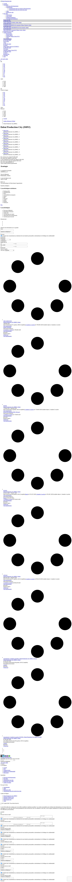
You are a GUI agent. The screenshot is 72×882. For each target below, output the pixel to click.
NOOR (5, 405)
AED (4, 82)
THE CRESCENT (7, 321)
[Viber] (7, 756)
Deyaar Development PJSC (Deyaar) (11, 412)
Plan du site (6, 772)
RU (4, 64)
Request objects (6, 333)
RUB (4, 85)
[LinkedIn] (3, 756)
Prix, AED (3, 245)
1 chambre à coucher (29, 409)
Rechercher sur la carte (8, 781)
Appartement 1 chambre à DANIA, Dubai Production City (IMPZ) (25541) (20, 658)
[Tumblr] (5, 756)
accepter (2, 812)
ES (4, 72)
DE (4, 66)
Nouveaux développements (9, 777)
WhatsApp (5, 335)
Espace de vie (4, 242)
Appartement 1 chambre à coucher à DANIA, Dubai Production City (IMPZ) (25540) (22, 737)
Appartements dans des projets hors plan (12, 791)
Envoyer (2, 234)
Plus (1, 205)
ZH (4, 71)
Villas (4, 788)
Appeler (5, 665)
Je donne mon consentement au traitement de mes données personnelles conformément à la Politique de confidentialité (28, 235)
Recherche (3, 237)
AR (4, 70)
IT (3, 74)
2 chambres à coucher (30, 324)
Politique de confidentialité (9, 771)
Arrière (5, 249)
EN (4, 65)
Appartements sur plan (8, 780)
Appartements (6, 787)
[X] (1, 756)
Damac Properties (7, 327)
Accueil (5, 767)
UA (4, 67)
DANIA (5, 490)
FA (4, 69)
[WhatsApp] (9, 756)
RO (4, 76)
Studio (26, 494)
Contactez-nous (6, 770)
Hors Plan (5, 778)
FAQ (4, 769)
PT (4, 75)
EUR (4, 81)
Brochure (5, 332)
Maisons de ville (7, 789)
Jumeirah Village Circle (8, 797)
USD (4, 84)
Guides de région (7, 782)
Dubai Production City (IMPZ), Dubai (11, 322)
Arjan (4, 801)
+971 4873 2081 (4, 59)
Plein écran (5, 130)
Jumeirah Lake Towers (8, 798)
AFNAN (5, 575)
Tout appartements (7, 326)
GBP (4, 86)
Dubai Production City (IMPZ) (10, 795)
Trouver (2, 249)
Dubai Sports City (7, 799)
